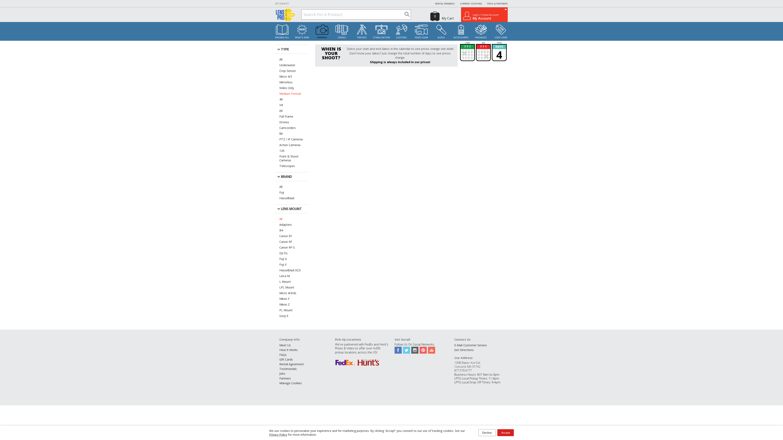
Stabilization (381, 37)
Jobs (282, 373)
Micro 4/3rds (287, 293)
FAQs (282, 355)
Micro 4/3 (285, 76)
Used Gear (501, 37)
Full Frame (286, 116)
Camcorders (287, 128)
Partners (285, 378)
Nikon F (284, 299)
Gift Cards (286, 359)
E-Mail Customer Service (470, 345)
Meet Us (285, 345)
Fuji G (283, 259)
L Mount (285, 282)
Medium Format (290, 94)
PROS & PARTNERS (497, 3)
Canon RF (285, 242)
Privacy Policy (278, 435)
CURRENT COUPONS (471, 3)
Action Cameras (290, 145)
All (280, 59)
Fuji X (282, 264)
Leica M (284, 276)
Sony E (283, 316)
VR (281, 105)
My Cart (448, 18)
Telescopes (287, 166)
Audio (441, 37)
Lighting (401, 37)
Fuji (281, 192)
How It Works (288, 350)
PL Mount (286, 310)
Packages (481, 37)
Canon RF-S (287, 247)
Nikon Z (284, 304)
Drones (284, 122)
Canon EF (285, 236)
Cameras (322, 37)
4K (281, 99)
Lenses (342, 37)
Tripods (362, 37)
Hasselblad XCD (290, 270)
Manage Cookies (290, 383)
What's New (302, 37)
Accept (505, 432)
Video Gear (421, 37)
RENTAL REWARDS (445, 3)
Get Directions (464, 350)
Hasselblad (286, 198)
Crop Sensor (287, 71)
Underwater (287, 65)
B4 (281, 230)
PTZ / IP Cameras (291, 139)
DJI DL (283, 253)
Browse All (282, 37)
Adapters (285, 225)
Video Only (286, 88)
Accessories (461, 37)
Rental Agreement (291, 364)
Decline (487, 432)
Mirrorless (286, 82)
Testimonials (288, 369)
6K (281, 111)
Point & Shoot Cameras (289, 158)
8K (281, 133)
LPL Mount (286, 287)
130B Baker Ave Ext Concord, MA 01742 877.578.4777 (467, 366)
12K (281, 151)
